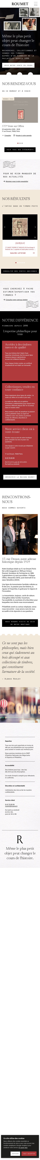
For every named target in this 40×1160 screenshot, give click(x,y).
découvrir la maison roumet (20, 477)
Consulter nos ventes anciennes (20, 271)
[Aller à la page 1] (18, 143)
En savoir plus (23, 1148)
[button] (20, 235)
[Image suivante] (35, 227)
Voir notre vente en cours (18, 65)
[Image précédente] (5, 227)
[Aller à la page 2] (20, 143)
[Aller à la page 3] (22, 143)
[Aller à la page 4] (22, 263)
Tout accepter (29, 1153)
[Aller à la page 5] (24, 263)
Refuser (15, 1153)
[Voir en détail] (35, 237)
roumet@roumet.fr (11, 806)
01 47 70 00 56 (9, 458)
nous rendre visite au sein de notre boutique (20, 622)
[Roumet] (20, 3)
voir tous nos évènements (20, 149)
